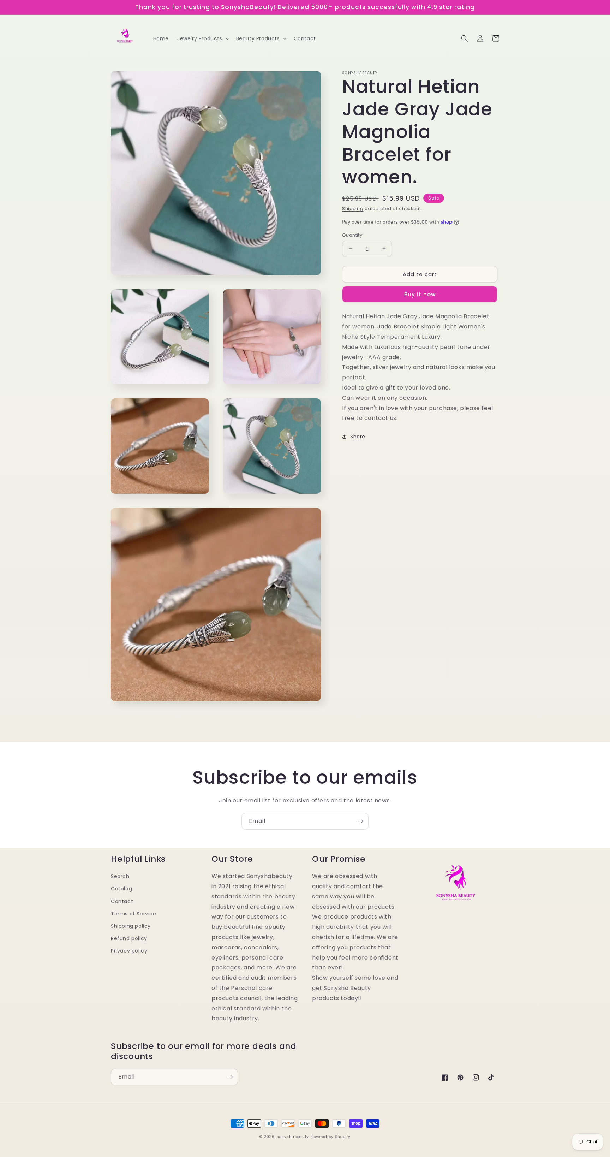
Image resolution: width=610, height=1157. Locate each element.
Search (120, 876)
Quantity (352, 234)
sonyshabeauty (293, 1136)
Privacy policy (129, 950)
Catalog (121, 888)
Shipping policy (131, 926)
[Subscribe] (360, 821)
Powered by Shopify (330, 1136)
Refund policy (129, 938)
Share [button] (357, 436)
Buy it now (420, 294)
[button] (202, 38)
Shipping (353, 209)
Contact (122, 901)
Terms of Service (133, 913)
